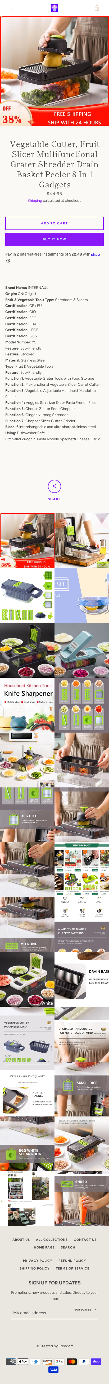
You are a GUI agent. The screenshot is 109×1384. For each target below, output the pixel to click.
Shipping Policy (35, 1268)
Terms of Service (72, 1268)
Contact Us (85, 1240)
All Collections (52, 1240)
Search (68, 1247)
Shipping (35, 200)
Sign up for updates (55, 1283)
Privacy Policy (37, 1261)
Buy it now (54, 239)
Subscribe (82, 1309)
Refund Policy (72, 1261)
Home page (44, 1247)
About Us (21, 1240)
